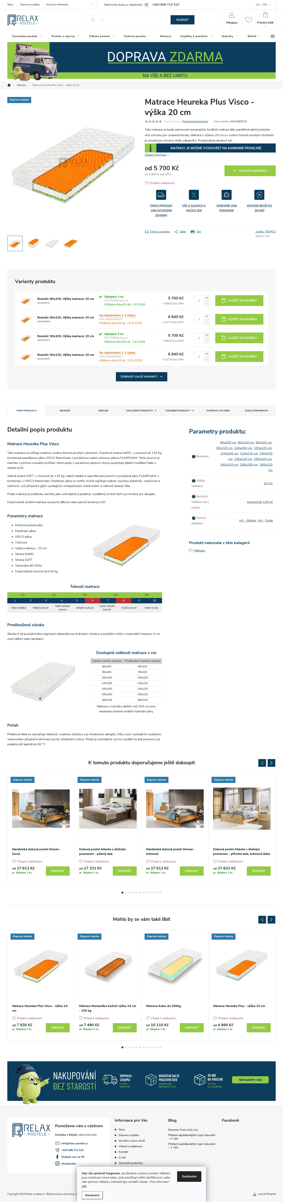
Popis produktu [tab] (26, 410)
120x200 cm (229, 453)
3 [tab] (129, 893)
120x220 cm (249, 453)
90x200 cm (264, 442)
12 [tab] (161, 893)
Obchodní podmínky (131, 1163)
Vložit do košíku (242, 300)
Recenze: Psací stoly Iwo (183, 1130)
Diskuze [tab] (103, 410)
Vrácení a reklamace (57, 4)
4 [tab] (133, 893)
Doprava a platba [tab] (218, 410)
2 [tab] (126, 893)
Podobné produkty (178, 410)
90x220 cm (224, 448)
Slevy (10, 4)
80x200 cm (228, 442)
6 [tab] (140, 893)
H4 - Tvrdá (265, 520)
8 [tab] (147, 893)
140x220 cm (243, 459)
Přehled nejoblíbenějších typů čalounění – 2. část (191, 1136)
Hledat (182, 20)
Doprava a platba (29, 4)
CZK (264, 4)
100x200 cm (243, 448)
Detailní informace (155, 155)
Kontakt (123, 1152)
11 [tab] (157, 893)
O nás (122, 1157)
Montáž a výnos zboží (132, 1140)
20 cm (268, 483)
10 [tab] (154, 893)
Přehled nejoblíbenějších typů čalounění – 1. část (191, 1145)
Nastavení (92, 1195)
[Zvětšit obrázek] (26, 300)
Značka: (265, 231)
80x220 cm (246, 442)
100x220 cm (263, 448)
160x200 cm (263, 459)
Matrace (199, 550)
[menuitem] (27, 36)
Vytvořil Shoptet (267, 1194)
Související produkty (139, 410)
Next (271, 763)
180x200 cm (249, 465)
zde (84, 1186)
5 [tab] (136, 893)
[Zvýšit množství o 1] (206, 298)
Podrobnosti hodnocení (195, 121)
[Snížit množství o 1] (206, 303)
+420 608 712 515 (72, 1150)
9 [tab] (150, 893)
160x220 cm (229, 465)
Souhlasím (189, 1176)
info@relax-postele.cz (74, 1143)
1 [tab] (122, 893)
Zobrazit (57, 871)
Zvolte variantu (253, 171)
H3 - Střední (247, 520)
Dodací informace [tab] (256, 410)
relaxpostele (68, 1163)
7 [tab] (143, 893)
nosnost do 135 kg (260, 502)
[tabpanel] (41, 830)
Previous (262, 763)
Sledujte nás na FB (73, 1157)
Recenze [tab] (65, 410)
